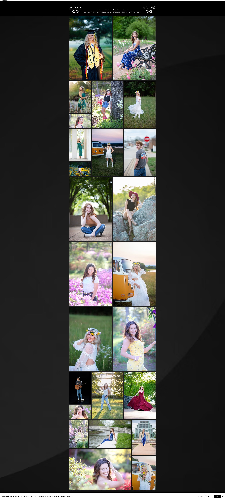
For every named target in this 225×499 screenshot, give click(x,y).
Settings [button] (200, 496)
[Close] (223, 496)
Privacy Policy (69, 496)
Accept (217, 496)
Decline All (208, 496)
